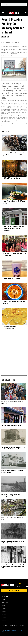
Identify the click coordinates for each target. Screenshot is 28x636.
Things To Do (5, 599)
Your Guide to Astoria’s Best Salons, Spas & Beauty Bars (15, 254)
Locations (4, 614)
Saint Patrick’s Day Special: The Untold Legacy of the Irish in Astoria (12, 542)
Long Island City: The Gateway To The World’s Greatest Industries (12, 471)
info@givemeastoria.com (11, 630)
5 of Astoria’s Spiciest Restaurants (13, 178)
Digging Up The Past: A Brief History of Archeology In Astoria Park (11, 495)
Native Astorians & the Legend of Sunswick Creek (12, 518)
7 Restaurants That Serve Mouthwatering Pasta (10, 328)
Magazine (4, 611)
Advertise (4, 620)
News (3, 605)
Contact (4, 617)
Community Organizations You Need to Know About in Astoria (12, 402)
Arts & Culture (5, 602)
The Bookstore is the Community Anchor (11, 425)
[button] (17, 586)
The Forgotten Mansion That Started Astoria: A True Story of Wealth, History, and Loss (13, 448)
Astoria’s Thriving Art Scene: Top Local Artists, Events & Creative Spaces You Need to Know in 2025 (13, 566)
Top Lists (4, 608)
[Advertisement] (14, 355)
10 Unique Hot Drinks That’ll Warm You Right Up (14, 302)
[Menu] (3, 12)
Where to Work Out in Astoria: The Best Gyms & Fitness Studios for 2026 (14, 154)
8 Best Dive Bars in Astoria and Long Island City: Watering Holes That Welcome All (13, 228)
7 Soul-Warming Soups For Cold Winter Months (14, 202)
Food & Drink (5, 596)
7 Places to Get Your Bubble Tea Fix (13, 278)
